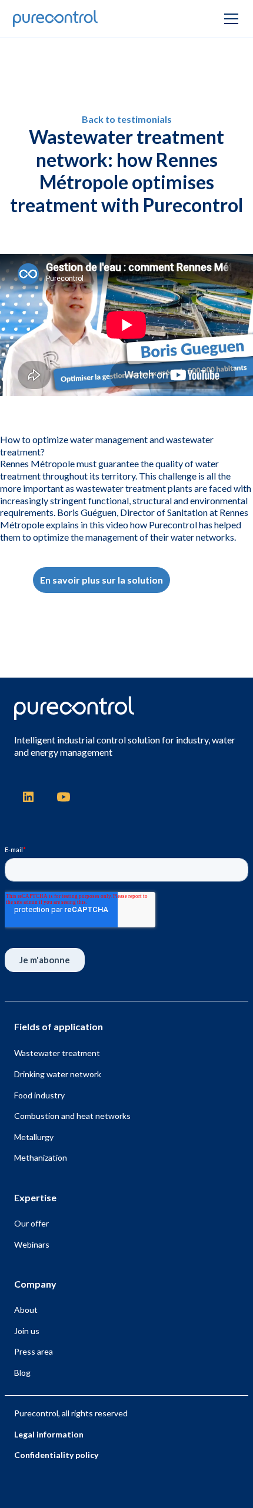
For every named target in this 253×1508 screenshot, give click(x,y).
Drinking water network (57, 1074)
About (26, 1310)
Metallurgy (34, 1137)
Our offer (31, 1223)
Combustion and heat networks (72, 1116)
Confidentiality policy (56, 1455)
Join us (26, 1331)
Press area (33, 1351)
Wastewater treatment (57, 1053)
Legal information (49, 1434)
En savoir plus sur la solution (101, 579)
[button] (229, 19)
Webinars (31, 1244)
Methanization (40, 1157)
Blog (22, 1373)
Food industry (39, 1095)
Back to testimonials (127, 119)
